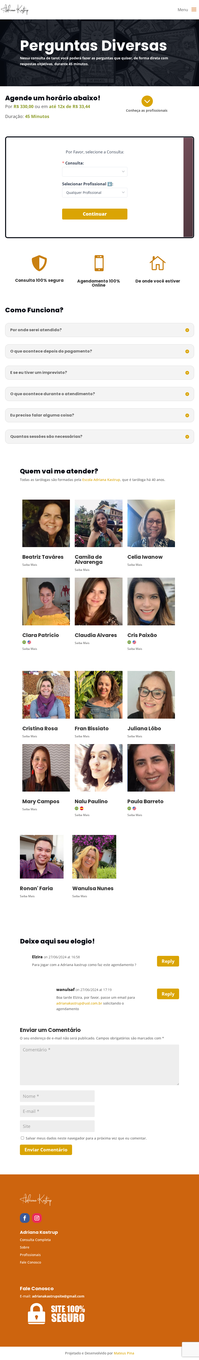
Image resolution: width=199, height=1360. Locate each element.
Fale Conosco (30, 1262)
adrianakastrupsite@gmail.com (58, 1296)
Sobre (24, 1247)
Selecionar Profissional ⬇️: (87, 184)
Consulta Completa (35, 1239)
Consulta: (74, 163)
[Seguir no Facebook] (25, 1218)
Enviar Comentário (46, 1150)
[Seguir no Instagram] (37, 1218)
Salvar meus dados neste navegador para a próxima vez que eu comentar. (86, 1138)
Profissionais (30, 1254)
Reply (168, 961)
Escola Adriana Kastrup (101, 479)
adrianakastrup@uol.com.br (79, 1003)
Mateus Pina (124, 1353)
